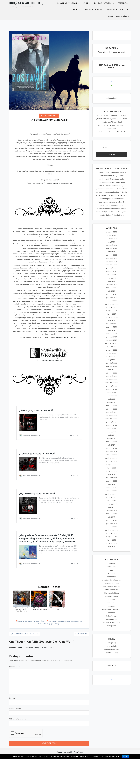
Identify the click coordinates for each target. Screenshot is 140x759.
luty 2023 (111, 370)
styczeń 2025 (111, 294)
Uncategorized (111, 619)
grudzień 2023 (111, 337)
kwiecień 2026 (111, 245)
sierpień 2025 (111, 271)
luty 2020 (111, 484)
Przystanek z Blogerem (117, 10)
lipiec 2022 (111, 393)
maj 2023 (111, 360)
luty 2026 (111, 252)
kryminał (111, 573)
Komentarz (14, 667)
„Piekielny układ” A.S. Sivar (24, 634)
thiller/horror (111, 616)
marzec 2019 (111, 514)
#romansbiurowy (44, 624)
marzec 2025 (111, 288)
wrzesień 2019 (111, 497)
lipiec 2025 (111, 275)
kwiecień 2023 (111, 363)
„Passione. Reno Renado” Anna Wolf (111, 115)
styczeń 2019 (111, 520)
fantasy (111, 564)
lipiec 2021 (111, 429)
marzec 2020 (111, 481)
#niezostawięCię (64, 621)
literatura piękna (111, 596)
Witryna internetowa (17, 719)
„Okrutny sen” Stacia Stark (111, 122)
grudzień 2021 (111, 412)
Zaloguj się (111, 643)
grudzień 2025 (111, 258)
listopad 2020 (111, 455)
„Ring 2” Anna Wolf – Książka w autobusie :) (36, 648)
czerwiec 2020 (111, 471)
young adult (111, 626)
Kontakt (77, 10)
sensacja (111, 613)
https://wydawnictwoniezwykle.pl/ (49, 360)
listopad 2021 (111, 416)
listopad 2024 (111, 301)
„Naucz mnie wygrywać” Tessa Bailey (111, 119)
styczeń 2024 (111, 334)
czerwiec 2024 (111, 317)
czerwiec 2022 (111, 396)
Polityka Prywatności (104, 3)
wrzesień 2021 (111, 422)
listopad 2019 (111, 491)
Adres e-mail (15, 709)
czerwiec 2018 (111, 543)
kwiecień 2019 (111, 510)
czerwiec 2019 (111, 504)
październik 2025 (111, 265)
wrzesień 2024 (111, 307)
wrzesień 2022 (111, 386)
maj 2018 (111, 547)
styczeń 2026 (111, 255)
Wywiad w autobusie (94, 10)
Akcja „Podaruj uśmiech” (119, 16)
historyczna (111, 567)
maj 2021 (111, 435)
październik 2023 (111, 343)
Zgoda (125, 756)
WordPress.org (112, 653)
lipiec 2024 (111, 314)
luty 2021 (111, 445)
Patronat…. (123, 3)
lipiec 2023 (111, 353)
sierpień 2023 (111, 350)
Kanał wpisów (111, 646)
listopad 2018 (111, 527)
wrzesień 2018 (111, 533)
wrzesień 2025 (111, 268)
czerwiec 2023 (111, 357)
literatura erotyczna (25, 621)
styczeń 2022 (111, 409)
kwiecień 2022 (111, 402)
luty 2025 (111, 291)
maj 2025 (111, 281)
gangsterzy (55, 624)
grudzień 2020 (111, 452)
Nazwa (12, 698)
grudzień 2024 (111, 298)
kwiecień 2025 (111, 284)
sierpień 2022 (111, 389)
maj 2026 (111, 242)
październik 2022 (111, 383)
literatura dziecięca (111, 583)
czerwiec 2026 (111, 239)
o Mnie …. (86, 3)
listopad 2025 (111, 262)
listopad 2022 (111, 379)
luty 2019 (111, 517)
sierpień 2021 (111, 425)
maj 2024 (111, 321)
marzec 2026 (111, 248)
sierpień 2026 (111, 232)
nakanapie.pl (112, 98)
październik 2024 (111, 304)
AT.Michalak (81, 634)
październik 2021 (111, 419)
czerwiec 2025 (111, 278)
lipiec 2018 (111, 540)
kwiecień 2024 (111, 324)
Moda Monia (103, 202)
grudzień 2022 (111, 376)
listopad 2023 (111, 340)
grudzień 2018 (111, 524)
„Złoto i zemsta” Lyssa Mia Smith (111, 132)
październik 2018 (111, 530)
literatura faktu (111, 590)
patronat (111, 606)
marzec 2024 (111, 327)
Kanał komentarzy (111, 649)
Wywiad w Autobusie (111, 623)
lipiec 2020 (111, 468)
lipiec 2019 (111, 501)
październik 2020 (111, 458)
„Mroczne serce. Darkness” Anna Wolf (111, 189)
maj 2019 (111, 507)
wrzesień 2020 (111, 461)
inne (111, 570)
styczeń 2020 (111, 488)
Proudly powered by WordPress (70, 752)
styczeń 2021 (111, 448)
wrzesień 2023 (111, 347)
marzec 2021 (111, 442)
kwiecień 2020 (111, 478)
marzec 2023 (111, 366)
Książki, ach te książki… (68, 3)
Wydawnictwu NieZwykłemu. (67, 337)
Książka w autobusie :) (26, 3)
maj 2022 (111, 399)
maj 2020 (111, 474)
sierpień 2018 (111, 537)
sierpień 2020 (111, 465)
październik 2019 (111, 494)
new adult (112, 600)
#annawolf (53, 621)
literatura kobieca (39, 621)
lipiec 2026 (111, 235)
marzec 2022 (111, 406)
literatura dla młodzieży (111, 580)
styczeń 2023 (111, 373)
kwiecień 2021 (111, 438)
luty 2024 (111, 330)
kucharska (111, 577)
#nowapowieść (76, 621)
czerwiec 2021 (111, 432)
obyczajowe (111, 603)
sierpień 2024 (111, 311)
